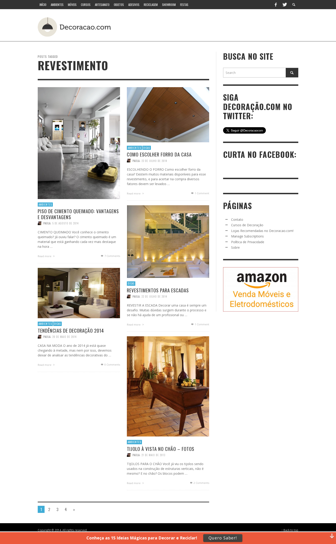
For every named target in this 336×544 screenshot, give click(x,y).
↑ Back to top (289, 530)
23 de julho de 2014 (154, 160)
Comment (202, 193)
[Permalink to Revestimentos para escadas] (168, 241)
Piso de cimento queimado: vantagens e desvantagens (78, 213)
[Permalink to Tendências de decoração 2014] (79, 293)
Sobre (235, 247)
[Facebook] (275, 4)
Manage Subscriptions (247, 236)
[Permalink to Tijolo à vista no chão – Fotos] (168, 386)
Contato (237, 219)
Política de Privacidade (247, 242)
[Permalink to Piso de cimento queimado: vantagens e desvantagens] (79, 142)
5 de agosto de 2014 (65, 223)
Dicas (146, 148)
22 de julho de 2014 (154, 296)
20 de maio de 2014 (64, 336)
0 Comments (112, 364)
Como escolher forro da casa (159, 154)
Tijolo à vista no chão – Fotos (160, 448)
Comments (112, 255)
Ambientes (45, 204)
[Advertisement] (213, 26)
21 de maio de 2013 (153, 455)
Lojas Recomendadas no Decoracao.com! (262, 231)
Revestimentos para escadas (158, 290)
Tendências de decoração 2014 (71, 330)
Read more (45, 256)
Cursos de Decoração (247, 225)
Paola (47, 223)
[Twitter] (284, 4)
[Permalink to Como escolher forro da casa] (168, 114)
